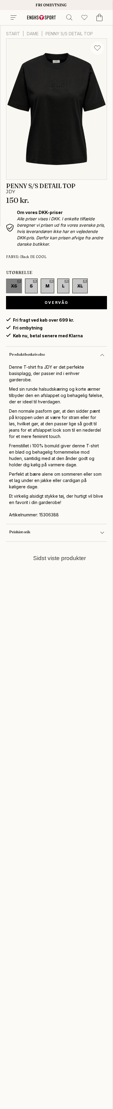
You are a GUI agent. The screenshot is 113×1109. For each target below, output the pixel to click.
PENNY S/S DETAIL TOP (69, 33)
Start (13, 33)
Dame (33, 33)
